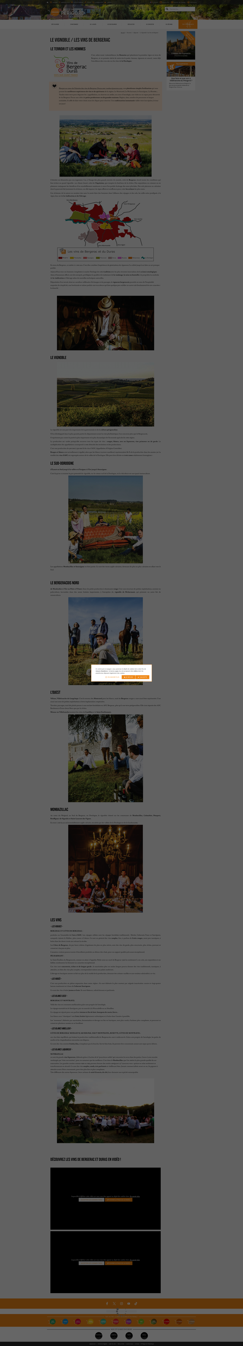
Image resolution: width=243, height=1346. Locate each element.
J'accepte (143, 677)
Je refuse (129, 677)
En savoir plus (113, 677)
